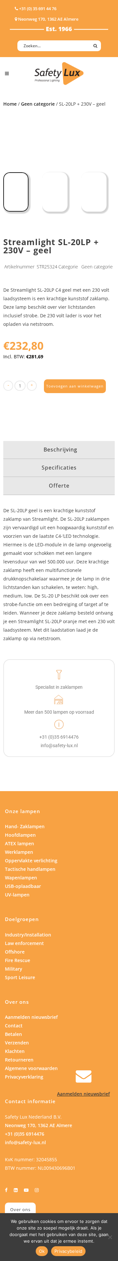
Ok (42, 1251)
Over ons (20, 1209)
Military (13, 969)
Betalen (13, 1034)
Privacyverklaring (24, 1077)
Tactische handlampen (30, 869)
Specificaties (59, 467)
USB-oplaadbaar (23, 886)
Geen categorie (38, 104)
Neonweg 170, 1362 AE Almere (38, 1125)
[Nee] (110, 1237)
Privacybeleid (68, 1251)
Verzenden (17, 1043)
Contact (14, 1025)
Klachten (15, 1051)
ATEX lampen (19, 843)
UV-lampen (17, 895)
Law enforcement (24, 943)
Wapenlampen (21, 877)
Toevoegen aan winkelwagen (75, 386)
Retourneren (19, 1060)
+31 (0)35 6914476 (24, 1134)
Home (10, 104)
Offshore (15, 952)
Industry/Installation (28, 935)
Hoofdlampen (20, 835)
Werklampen (19, 852)
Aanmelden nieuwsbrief (31, 1017)
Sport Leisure (20, 977)
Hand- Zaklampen (25, 826)
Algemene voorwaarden (31, 1068)
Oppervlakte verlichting (31, 860)
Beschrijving (60, 449)
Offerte (59, 485)
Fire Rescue (17, 960)
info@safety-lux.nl (25, 1142)
